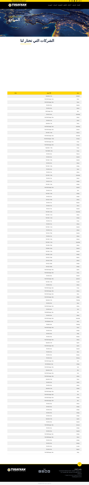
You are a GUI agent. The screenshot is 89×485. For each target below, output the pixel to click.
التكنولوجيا (60, 5)
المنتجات (55, 5)
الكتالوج (65, 5)
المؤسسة (50, 5)
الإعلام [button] (69, 5)
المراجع (74, 5)
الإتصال (78, 5)
